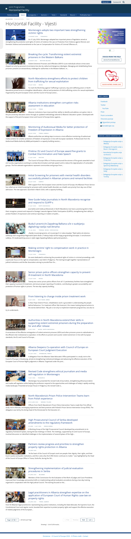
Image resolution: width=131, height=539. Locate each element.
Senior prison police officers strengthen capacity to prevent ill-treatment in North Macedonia (59, 274)
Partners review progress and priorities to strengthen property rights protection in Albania (56, 445)
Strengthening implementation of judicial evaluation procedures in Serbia (55, 470)
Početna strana (12, 15)
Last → (91, 520)
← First (67, 520)
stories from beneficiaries (111, 60)
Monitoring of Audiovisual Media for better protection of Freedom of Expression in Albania (57, 128)
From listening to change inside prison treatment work (57, 296)
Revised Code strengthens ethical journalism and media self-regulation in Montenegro (57, 373)
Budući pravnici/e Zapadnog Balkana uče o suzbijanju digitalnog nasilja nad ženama (56, 225)
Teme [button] (53, 15)
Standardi (63, 15)
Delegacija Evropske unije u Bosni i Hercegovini (113, 148)
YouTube (105, 108)
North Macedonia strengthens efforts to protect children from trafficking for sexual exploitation (58, 80)
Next (83, 520)
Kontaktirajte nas (108, 126)
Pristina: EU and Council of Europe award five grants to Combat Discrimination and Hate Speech (57, 153)
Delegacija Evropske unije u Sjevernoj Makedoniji (113, 164)
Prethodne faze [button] (85, 15)
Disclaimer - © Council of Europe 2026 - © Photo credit (62, 536)
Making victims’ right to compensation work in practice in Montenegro (58, 249)
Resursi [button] (72, 15)
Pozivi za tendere (107, 115)
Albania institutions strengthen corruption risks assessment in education (53, 104)
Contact (85, 536)
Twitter (103, 105)
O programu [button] (32, 15)
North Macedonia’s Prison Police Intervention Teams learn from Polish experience (58, 397)
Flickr (102, 112)
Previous (75, 520)
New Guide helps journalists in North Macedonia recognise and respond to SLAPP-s (59, 201)
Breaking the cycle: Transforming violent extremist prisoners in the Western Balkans (54, 56)
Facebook (104, 101)
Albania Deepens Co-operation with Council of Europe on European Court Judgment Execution (58, 349)
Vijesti (23, 15)
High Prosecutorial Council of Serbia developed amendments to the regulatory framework (53, 421)
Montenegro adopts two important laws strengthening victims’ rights (56, 31)
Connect (116, 2)
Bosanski (105, 2)
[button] (12, 520)
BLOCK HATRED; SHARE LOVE (111, 84)
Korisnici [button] (44, 15)
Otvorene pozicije (107, 119)
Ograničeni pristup (108, 122)
